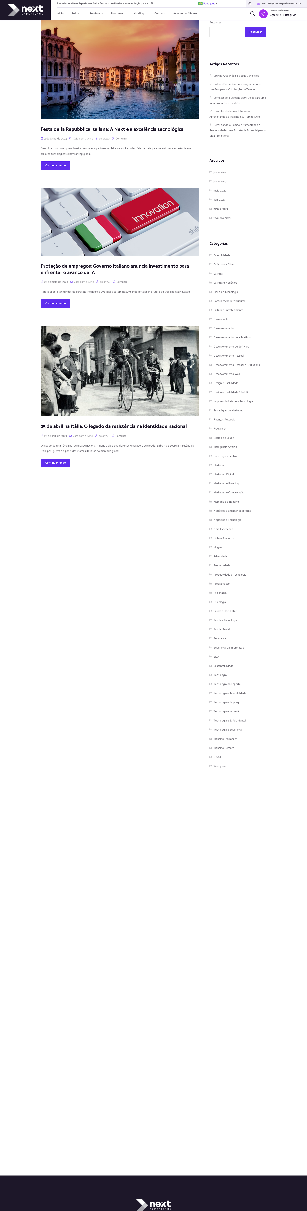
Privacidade (220, 556)
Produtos (117, 13)
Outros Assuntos (224, 538)
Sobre (75, 13)
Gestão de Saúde (224, 438)
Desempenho (221, 319)
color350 (104, 138)
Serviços (95, 13)
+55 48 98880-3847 (283, 15)
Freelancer (220, 428)
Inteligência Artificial (226, 447)
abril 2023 (219, 199)
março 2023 (221, 209)
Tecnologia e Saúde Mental (230, 720)
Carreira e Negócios (225, 282)
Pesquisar (215, 22)
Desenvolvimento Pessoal (229, 355)
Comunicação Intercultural (229, 301)
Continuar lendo (55, 165)
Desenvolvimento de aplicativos (232, 337)
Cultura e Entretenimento (228, 310)
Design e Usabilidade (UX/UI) (231, 392)
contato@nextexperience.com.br (281, 4)
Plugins (218, 547)
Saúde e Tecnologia (225, 620)
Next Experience (223, 529)
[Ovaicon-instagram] (250, 3)
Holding (139, 13)
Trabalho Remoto (224, 748)
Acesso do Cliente (185, 13)
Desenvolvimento (224, 328)
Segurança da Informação (229, 647)
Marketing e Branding (226, 483)
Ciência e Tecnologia (226, 292)
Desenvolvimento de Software (231, 346)
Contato (159, 13)
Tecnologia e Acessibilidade (230, 693)
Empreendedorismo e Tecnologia (233, 401)
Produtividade (222, 565)
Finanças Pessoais (224, 419)
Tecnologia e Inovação (227, 711)
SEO (216, 656)
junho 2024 (220, 172)
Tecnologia (220, 675)
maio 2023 (220, 190)
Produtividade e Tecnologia (230, 574)
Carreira (218, 273)
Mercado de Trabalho (226, 501)
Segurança (220, 638)
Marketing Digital (224, 474)
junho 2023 (220, 181)
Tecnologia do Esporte (227, 684)
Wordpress (220, 766)
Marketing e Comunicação (229, 492)
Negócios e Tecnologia (227, 520)
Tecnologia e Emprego (227, 702)
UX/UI (217, 757)
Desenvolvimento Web (227, 374)
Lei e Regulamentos (225, 456)
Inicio (60, 13)
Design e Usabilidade (226, 383)
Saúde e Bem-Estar (225, 611)
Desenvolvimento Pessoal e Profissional (237, 365)
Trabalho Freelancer (225, 739)
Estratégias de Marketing (228, 410)
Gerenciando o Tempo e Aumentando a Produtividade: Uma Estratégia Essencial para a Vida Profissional (237, 130)
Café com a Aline (83, 138)
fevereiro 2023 (222, 218)
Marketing (219, 465)
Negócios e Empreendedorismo (232, 511)
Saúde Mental (222, 629)
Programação (222, 583)
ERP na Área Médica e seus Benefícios (236, 75)
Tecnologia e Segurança (228, 729)
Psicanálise (220, 593)
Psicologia (220, 602)
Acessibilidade (222, 255)
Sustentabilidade (223, 666)
